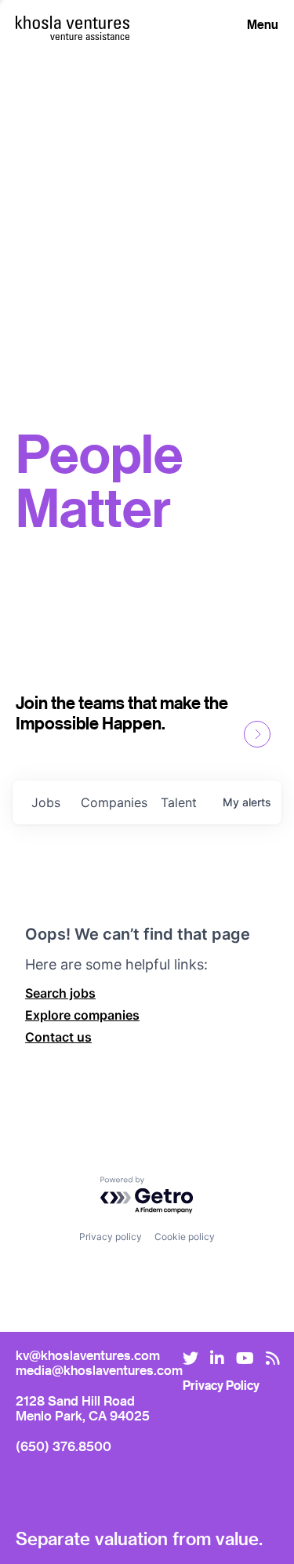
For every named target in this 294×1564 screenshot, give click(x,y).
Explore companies (82, 1015)
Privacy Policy (221, 1385)
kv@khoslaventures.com (88, 1355)
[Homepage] (72, 22)
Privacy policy (110, 1236)
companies (114, 802)
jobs (45, 802)
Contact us (58, 1037)
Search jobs (60, 993)
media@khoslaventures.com (99, 1369)
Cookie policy (184, 1236)
